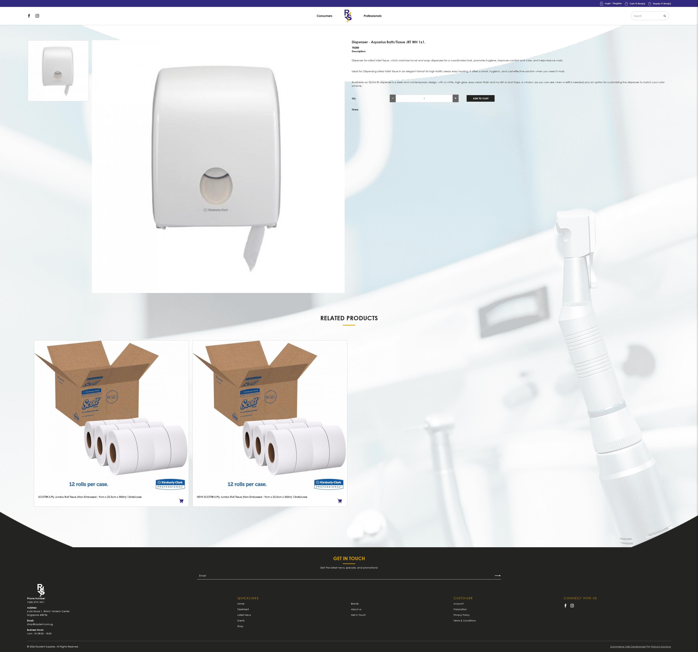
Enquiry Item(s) (661, 3)
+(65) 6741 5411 (36, 602)
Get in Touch (358, 614)
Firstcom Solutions (661, 646)
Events (240, 620)
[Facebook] (29, 15)
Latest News (244, 614)
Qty (354, 98)
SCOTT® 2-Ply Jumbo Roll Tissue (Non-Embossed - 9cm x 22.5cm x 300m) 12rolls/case (90, 496)
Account (459, 603)
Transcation (460, 609)
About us (356, 609)
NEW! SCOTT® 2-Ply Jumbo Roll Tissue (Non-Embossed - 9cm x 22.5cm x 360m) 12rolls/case (252, 496)
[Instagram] (37, 15)
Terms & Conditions (465, 620)
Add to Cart (480, 98)
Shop (240, 626)
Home (240, 603)
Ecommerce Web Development (628, 646)
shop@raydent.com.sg (40, 624)
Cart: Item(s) (637, 3)
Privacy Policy (462, 614)
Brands (355, 603)
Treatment (243, 609)
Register (617, 3)
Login (608, 3)
